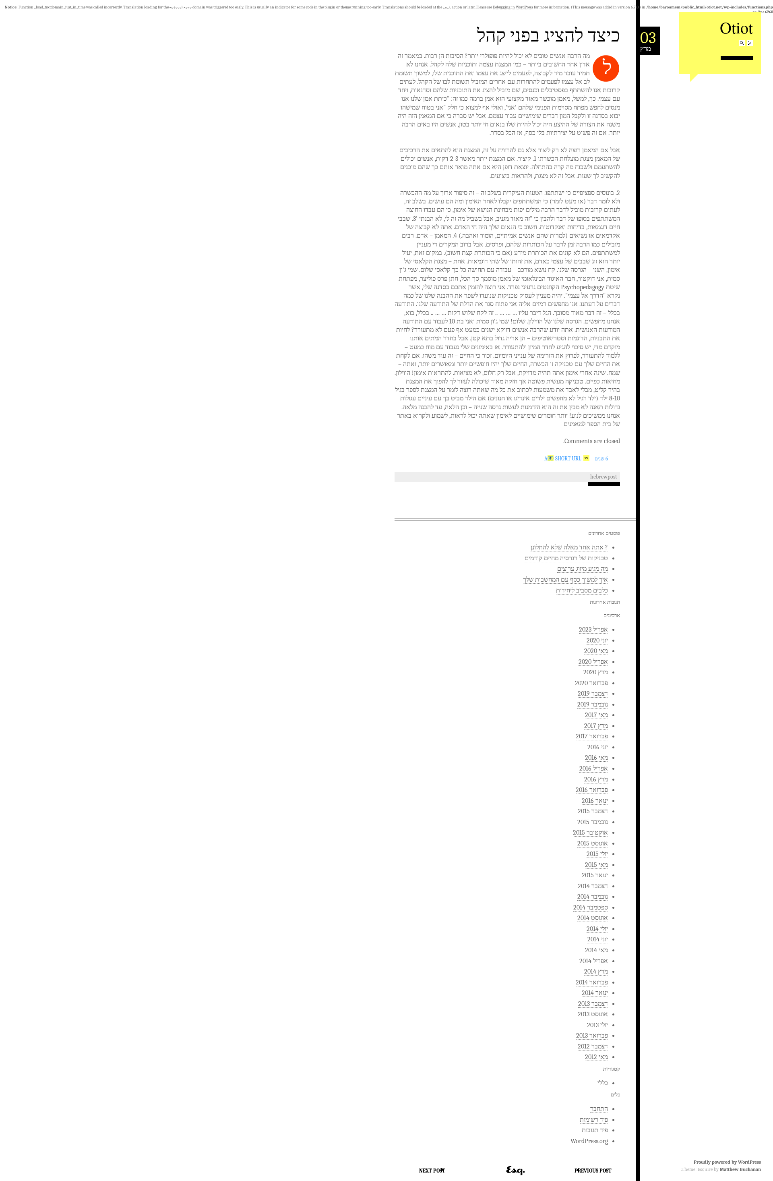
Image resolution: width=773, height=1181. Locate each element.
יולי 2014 (597, 928)
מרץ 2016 (596, 779)
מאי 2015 (596, 864)
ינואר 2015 (595, 875)
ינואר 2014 (595, 993)
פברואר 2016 (592, 790)
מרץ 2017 (596, 725)
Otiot (736, 27)
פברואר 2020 (591, 683)
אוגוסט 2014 (592, 918)
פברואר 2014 (592, 982)
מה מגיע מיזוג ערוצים (582, 568)
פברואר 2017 (592, 736)
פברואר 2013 (592, 1035)
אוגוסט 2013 (593, 1014)
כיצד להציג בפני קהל (548, 35)
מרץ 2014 (596, 971)
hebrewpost (603, 476)
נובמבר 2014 (592, 896)
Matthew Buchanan (740, 1169)
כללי (602, 1083)
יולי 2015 (597, 854)
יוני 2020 (597, 640)
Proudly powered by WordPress (727, 1162)
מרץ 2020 (595, 672)
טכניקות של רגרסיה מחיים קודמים (566, 558)
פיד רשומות (594, 1119)
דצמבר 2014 (593, 886)
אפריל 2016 (593, 768)
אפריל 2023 (593, 629)
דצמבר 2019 (593, 693)
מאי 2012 (596, 1057)
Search (742, 43)
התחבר (599, 1109)
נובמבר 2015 (592, 822)
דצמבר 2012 (593, 1046)
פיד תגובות (595, 1130)
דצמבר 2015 (593, 811)
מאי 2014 (596, 950)
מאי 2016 (596, 757)
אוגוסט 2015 (592, 843)
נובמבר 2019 (592, 704)
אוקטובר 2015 (590, 832)
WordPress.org (589, 1141)
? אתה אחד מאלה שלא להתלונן (569, 547)
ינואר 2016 (595, 800)
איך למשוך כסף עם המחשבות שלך (565, 579)
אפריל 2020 (593, 661)
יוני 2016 (597, 747)
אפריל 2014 (593, 961)
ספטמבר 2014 (590, 907)
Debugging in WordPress (513, 7)
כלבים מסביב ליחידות (582, 590)
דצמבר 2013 (593, 1003)
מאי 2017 (596, 715)
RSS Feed (750, 43)
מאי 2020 (596, 651)
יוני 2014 (597, 939)
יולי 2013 (597, 1025)
